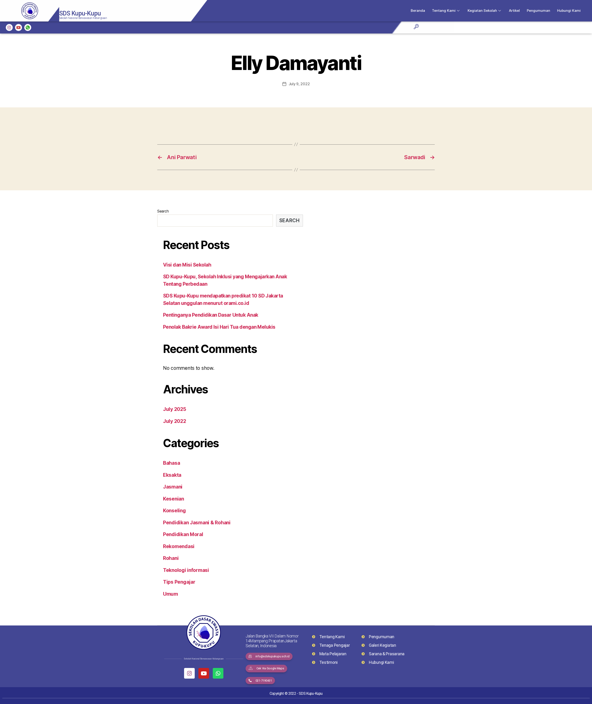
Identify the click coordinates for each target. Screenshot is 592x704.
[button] (269, 656)
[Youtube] (203, 673)
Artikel (514, 10)
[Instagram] (9, 27)
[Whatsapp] (218, 673)
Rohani (171, 558)
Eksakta (172, 475)
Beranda (418, 10)
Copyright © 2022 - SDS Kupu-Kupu (296, 693)
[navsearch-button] (416, 27)
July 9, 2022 (299, 84)
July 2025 (174, 409)
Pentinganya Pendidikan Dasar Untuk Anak (210, 315)
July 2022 (174, 421)
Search (163, 211)
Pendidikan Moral (183, 534)
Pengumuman (538, 10)
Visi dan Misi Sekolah (187, 265)
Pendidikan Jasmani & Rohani (197, 522)
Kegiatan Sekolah (482, 10)
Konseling (174, 510)
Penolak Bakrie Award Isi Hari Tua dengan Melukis (219, 327)
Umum (170, 594)
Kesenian (173, 499)
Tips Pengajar (179, 582)
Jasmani (172, 487)
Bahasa (171, 463)
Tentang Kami (444, 10)
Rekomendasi (178, 546)
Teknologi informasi (186, 570)
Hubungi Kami (569, 10)
